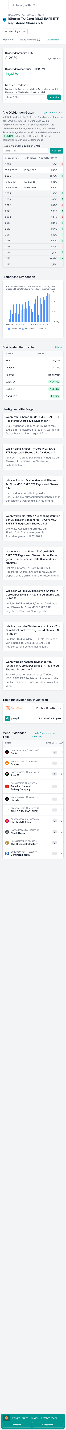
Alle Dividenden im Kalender (43, 735)
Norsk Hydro (18, 833)
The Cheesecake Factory (24, 844)
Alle (57, 347)
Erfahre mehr (49, 1418)
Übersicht (8, 39)
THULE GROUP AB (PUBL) (24, 811)
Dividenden (52, 39)
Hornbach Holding (21, 822)
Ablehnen (17, 1424)
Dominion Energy (20, 854)
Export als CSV (53, 112)
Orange (15, 764)
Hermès (15, 800)
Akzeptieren (47, 1424)
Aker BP (15, 775)
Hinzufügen (15, 31)
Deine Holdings (30, 39)
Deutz (14, 753)
